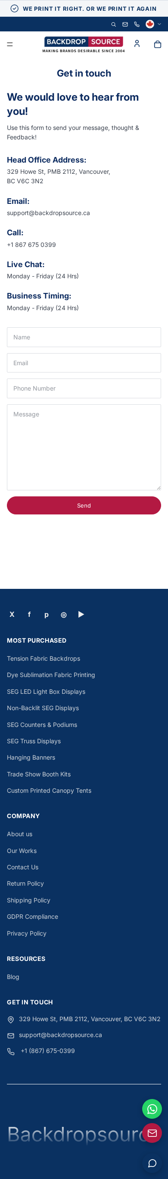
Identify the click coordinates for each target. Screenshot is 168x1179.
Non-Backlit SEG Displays (43, 707)
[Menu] (10, 45)
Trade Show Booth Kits (39, 774)
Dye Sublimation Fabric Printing (51, 674)
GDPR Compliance (32, 916)
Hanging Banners (31, 757)
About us (19, 833)
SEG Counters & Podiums (42, 724)
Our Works (22, 850)
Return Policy (25, 883)
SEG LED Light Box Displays (46, 691)
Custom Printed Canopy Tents (49, 790)
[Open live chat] (152, 1163)
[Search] (113, 24)
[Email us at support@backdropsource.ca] (152, 1133)
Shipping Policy (28, 900)
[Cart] (157, 44)
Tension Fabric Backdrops (43, 658)
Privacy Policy (27, 933)
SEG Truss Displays (34, 741)
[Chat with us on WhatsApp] (152, 1109)
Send (84, 505)
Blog (13, 976)
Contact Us (22, 867)
